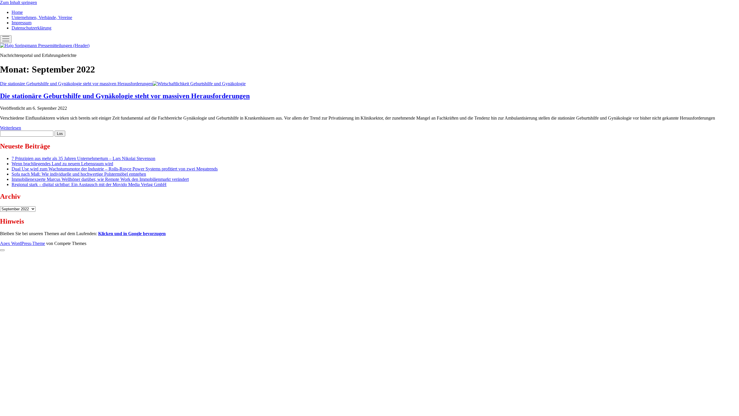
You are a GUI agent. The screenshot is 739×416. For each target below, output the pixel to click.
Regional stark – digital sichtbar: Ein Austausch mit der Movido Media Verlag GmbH (89, 184)
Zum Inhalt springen (18, 2)
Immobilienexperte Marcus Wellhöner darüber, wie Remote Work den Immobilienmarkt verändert (100, 179)
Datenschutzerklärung (31, 27)
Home (17, 12)
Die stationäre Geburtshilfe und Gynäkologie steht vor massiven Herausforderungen (76, 83)
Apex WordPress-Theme (22, 243)
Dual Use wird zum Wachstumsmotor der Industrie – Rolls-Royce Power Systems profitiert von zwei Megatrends (115, 168)
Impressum (21, 22)
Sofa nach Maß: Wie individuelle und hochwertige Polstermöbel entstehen (79, 174)
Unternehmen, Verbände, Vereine (42, 17)
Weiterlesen (10, 127)
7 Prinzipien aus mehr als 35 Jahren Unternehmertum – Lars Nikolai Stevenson (83, 158)
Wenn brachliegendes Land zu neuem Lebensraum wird (62, 163)
